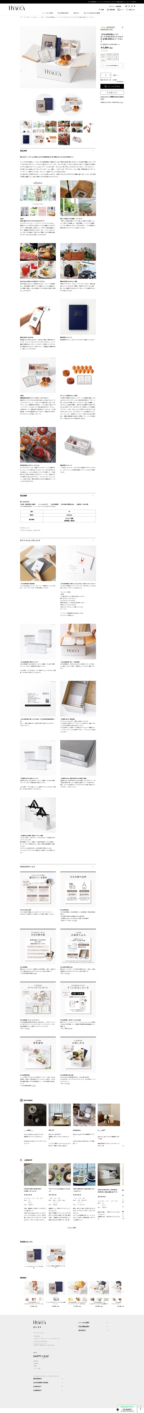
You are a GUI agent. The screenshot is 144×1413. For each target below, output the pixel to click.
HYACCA (69, 515)
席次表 (36, 1361)
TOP (21, 17)
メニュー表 (37, 1368)
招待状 (36, 1363)
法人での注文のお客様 (92, 13)
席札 (35, 1366)
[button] (21, 71)
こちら (75, 920)
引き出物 (26, 17)
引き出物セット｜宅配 (37, 17)
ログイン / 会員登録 (115, 6)
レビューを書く (72, 1227)
